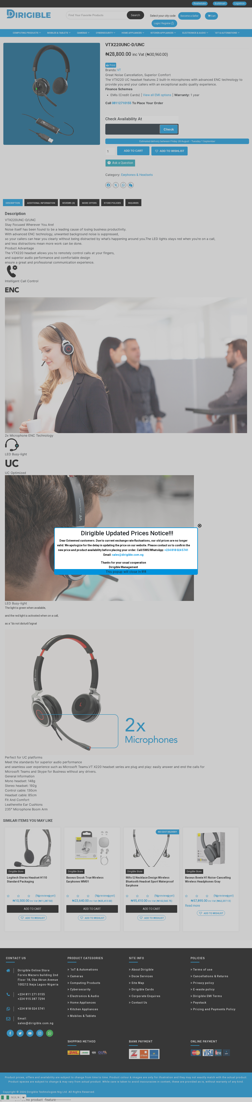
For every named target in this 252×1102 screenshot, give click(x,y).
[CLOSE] (200, 526)
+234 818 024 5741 (176, 550)
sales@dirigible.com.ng (128, 554)
